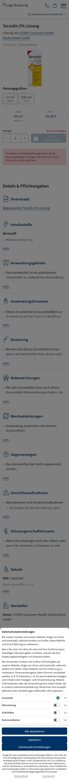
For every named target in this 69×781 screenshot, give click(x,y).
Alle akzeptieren (35, 731)
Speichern (34, 740)
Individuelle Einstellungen (35, 747)
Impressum (48, 776)
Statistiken (8, 712)
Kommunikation (11, 720)
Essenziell (7, 698)
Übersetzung (9, 705)
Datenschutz (21, 776)
